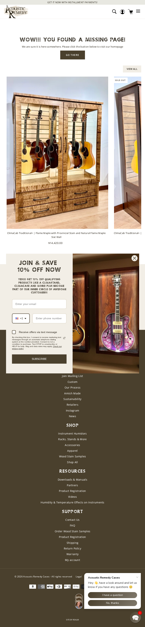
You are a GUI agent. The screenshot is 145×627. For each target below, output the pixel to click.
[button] (135, 617)
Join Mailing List (72, 376)
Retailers (72, 404)
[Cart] (130, 11)
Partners (72, 485)
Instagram (72, 410)
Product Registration (72, 491)
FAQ (72, 525)
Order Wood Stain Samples (72, 531)
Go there (72, 55)
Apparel (72, 450)
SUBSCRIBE (39, 358)
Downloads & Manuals (72, 479)
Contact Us (72, 520)
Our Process (73, 387)
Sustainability (72, 399)
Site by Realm (72, 620)
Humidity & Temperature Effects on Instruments (72, 502)
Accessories (72, 445)
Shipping (73, 543)
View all (132, 69)
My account (72, 560)
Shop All (72, 462)
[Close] (134, 258)
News (72, 416)
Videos (72, 497)
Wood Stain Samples (72, 456)
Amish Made (72, 393)
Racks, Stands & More (72, 439)
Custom (73, 382)
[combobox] (21, 319)
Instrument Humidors (72, 433)
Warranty (72, 554)
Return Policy (72, 548)
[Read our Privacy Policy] (64, 338)
